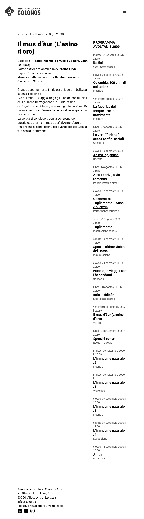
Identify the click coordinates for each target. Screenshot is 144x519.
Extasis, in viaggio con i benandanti (109, 273)
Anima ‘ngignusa (105, 155)
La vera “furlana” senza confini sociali (108, 137)
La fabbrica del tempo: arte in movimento (104, 111)
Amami (98, 454)
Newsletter (36, 506)
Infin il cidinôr (103, 295)
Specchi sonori (104, 339)
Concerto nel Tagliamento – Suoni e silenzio (108, 203)
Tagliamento (102, 227)
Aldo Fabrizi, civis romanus (106, 177)
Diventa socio (55, 506)
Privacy (22, 506)
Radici (98, 63)
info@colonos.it (27, 501)
